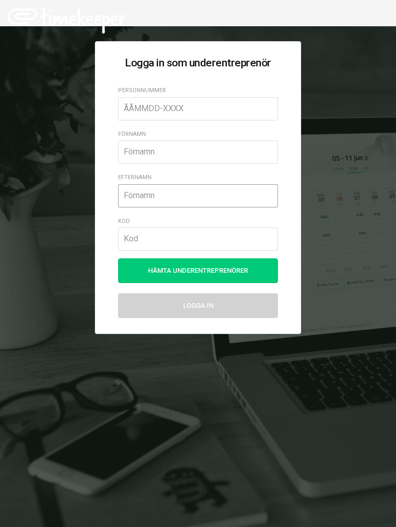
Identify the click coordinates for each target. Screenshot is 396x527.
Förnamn (132, 134)
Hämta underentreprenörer (198, 270)
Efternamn (135, 177)
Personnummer (142, 90)
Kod (124, 221)
